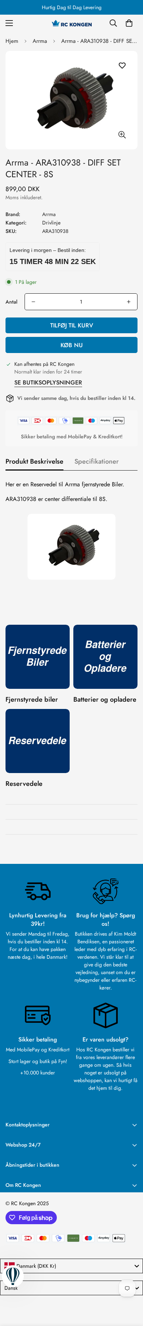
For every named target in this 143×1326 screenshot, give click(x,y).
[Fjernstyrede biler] (38, 657)
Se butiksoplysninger (48, 382)
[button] (129, 23)
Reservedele (24, 783)
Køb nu (71, 345)
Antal (11, 301)
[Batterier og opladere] (105, 657)
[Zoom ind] (122, 134)
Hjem (12, 41)
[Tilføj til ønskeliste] (122, 65)
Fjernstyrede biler (32, 699)
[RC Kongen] (71, 23)
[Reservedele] (38, 741)
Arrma (40, 41)
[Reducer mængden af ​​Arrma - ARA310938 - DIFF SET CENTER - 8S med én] (33, 302)
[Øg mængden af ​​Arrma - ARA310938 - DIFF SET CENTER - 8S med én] (128, 302)
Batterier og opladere (104, 699)
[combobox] (71, 1266)
